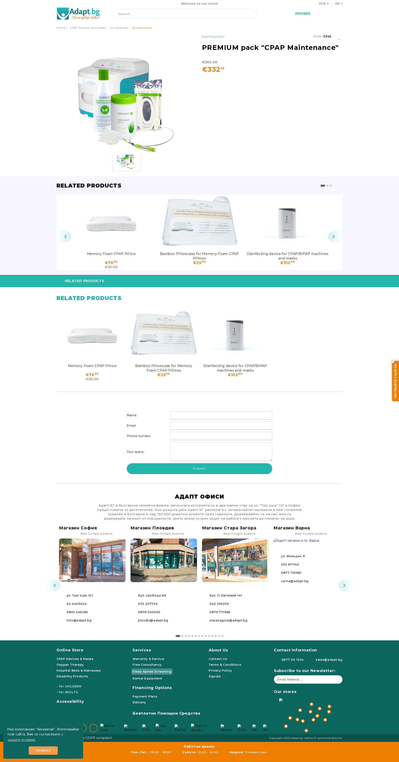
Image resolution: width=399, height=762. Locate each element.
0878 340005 (149, 612)
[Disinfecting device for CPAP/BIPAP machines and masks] (287, 222)
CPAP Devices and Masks (88, 27)
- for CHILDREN (69, 686)
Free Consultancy (147, 665)
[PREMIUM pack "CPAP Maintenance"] (126, 156)
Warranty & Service (148, 659)
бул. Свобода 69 (152, 595)
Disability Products (72, 676)
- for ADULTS (67, 692)
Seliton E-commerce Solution (323, 738)
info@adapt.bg (78, 620)
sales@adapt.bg (329, 660)
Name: (132, 415)
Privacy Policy (220, 670)
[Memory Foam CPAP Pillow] (111, 222)
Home (61, 27)
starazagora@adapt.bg (228, 620)
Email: (131, 425)
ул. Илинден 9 (293, 556)
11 (212, 636)
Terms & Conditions (225, 665)
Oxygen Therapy (70, 665)
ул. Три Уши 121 (79, 595)
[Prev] (64, 236)
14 (222, 636)
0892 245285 (77, 612)
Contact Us (218, 659)
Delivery (139, 702)
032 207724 (148, 604)
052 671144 (290, 564)
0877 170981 (291, 573)
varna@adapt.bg (295, 581)
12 (216, 636)
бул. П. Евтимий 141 (225, 595)
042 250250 (219, 604)
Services (142, 650)
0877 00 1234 (292, 660)
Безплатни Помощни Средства (166, 713)
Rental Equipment (147, 678)
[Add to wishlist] (339, 36)
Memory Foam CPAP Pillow (111, 254)
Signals (215, 676)
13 (219, 636)
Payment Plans (145, 696)
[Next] (335, 236)
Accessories (119, 27)
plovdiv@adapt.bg (153, 620)
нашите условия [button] (21, 740)
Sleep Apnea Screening (152, 671)
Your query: (135, 452)
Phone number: (139, 436)
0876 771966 (219, 612)
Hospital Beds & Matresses (79, 670)
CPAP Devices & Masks (75, 659)
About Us (218, 650)
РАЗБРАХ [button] (43, 750)
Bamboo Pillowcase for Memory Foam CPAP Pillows (199, 256)
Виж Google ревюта (97, 533)
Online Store (70, 650)
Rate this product (213, 36)
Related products (84, 281)
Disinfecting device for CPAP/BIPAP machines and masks (287, 256)
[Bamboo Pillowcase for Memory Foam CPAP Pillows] (199, 222)
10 (209, 636)
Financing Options (152, 687)
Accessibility (70, 701)
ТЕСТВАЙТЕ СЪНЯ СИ (395, 381)
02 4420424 (76, 604)
